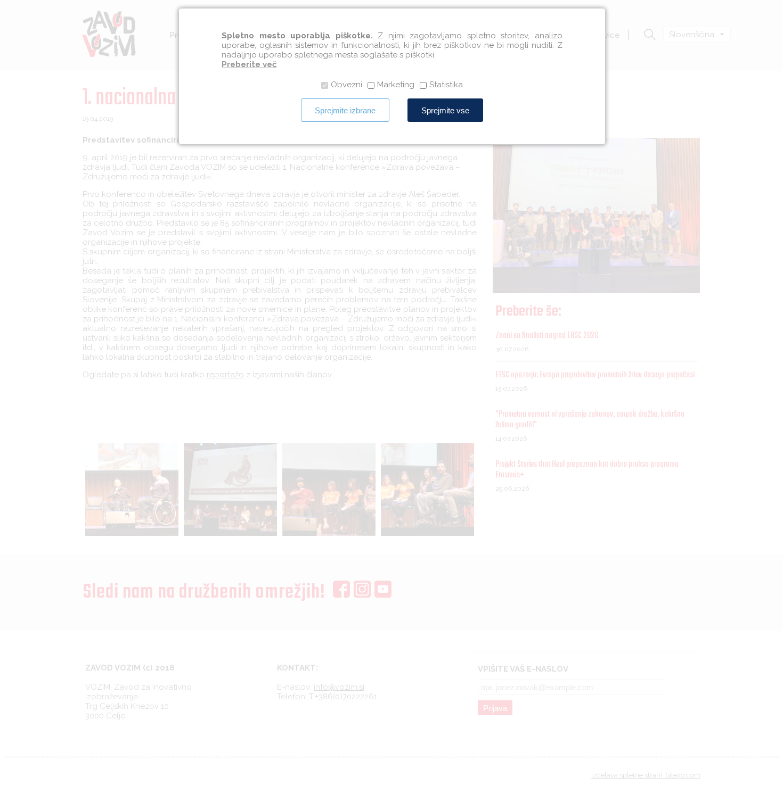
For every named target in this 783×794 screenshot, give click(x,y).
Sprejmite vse (445, 110)
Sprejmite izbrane (345, 110)
